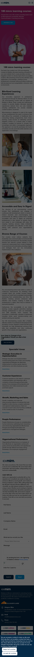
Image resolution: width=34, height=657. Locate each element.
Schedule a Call (8, 22)
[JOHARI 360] (25, 634)
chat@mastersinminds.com (13, 617)
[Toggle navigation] (32, 3)
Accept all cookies (9, 653)
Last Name (7, 513)
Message (7, 545)
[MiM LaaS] (25, 628)
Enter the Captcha (10, 568)
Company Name (9, 521)
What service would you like (13, 537)
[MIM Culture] (8, 628)
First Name (7, 505)
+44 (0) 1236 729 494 (11, 622)
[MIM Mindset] (8, 634)
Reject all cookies (9, 649)
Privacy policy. (23, 559)
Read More (6, 369)
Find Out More (8, 342)
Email (5, 529)
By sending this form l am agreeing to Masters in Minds (18, 558)
